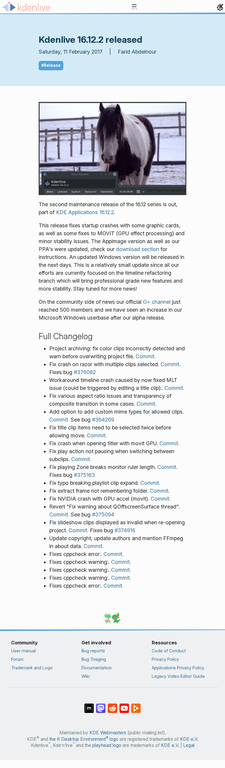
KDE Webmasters (107, 732)
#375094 (103, 514)
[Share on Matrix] (89, 705)
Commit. (146, 356)
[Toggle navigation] (134, 7)
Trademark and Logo (32, 667)
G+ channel (157, 302)
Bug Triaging (93, 659)
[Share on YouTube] (124, 705)
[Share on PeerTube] (136, 705)
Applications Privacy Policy (178, 667)
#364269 (103, 420)
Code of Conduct (169, 650)
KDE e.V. (189, 739)
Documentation (96, 667)
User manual (23, 650)
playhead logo (106, 745)
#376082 (85, 372)
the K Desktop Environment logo (83, 739)
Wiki (85, 676)
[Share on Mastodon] (100, 705)
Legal (189, 745)
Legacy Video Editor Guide (178, 676)
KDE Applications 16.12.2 (85, 212)
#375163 (84, 475)
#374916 (125, 530)
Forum (17, 659)
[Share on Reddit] (112, 705)
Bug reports (93, 650)
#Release (51, 65)
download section (137, 249)
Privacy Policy (165, 659)
